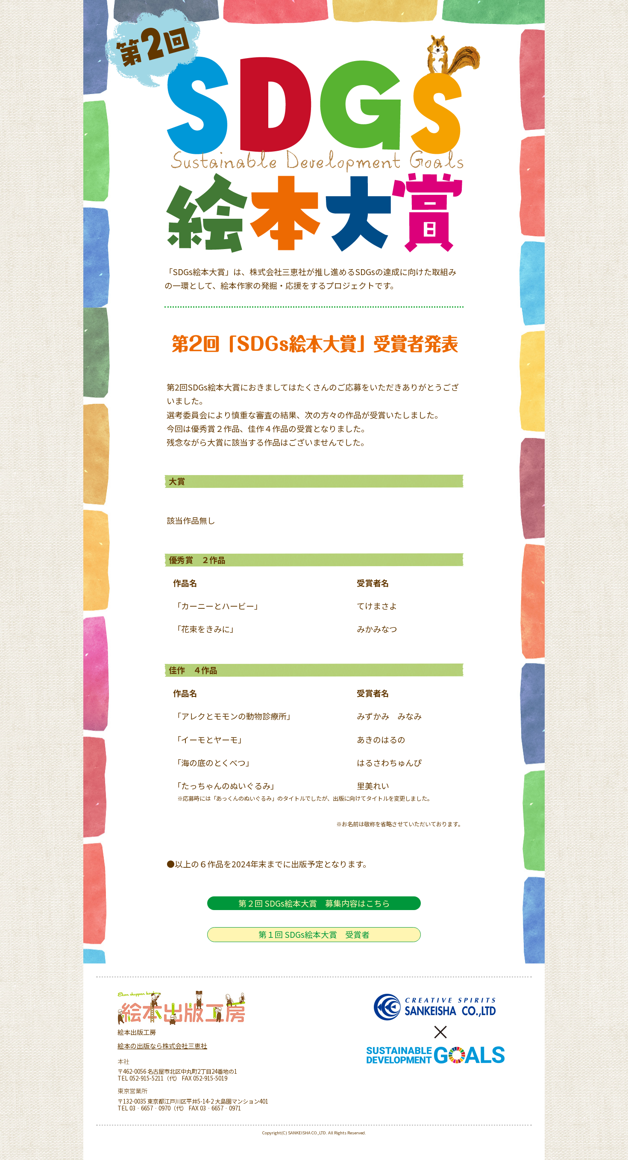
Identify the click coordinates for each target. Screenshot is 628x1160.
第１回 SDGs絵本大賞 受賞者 (314, 934)
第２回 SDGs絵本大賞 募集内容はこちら (314, 903)
